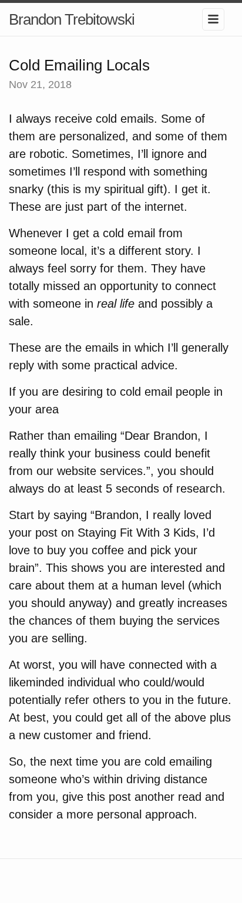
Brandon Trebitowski (72, 19)
